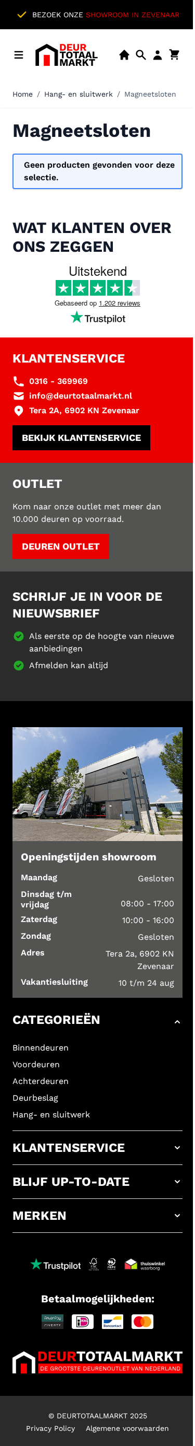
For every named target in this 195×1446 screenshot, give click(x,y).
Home (22, 94)
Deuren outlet (61, 546)
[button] (97, 1022)
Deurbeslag (35, 1098)
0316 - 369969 (58, 381)
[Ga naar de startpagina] (66, 55)
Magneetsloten (150, 94)
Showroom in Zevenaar (132, 14)
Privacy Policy (50, 1428)
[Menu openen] (18, 55)
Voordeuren (36, 1064)
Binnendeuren (40, 1048)
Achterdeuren (40, 1081)
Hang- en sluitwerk (78, 94)
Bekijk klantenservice (81, 437)
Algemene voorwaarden (127, 1428)
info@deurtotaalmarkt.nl (80, 396)
